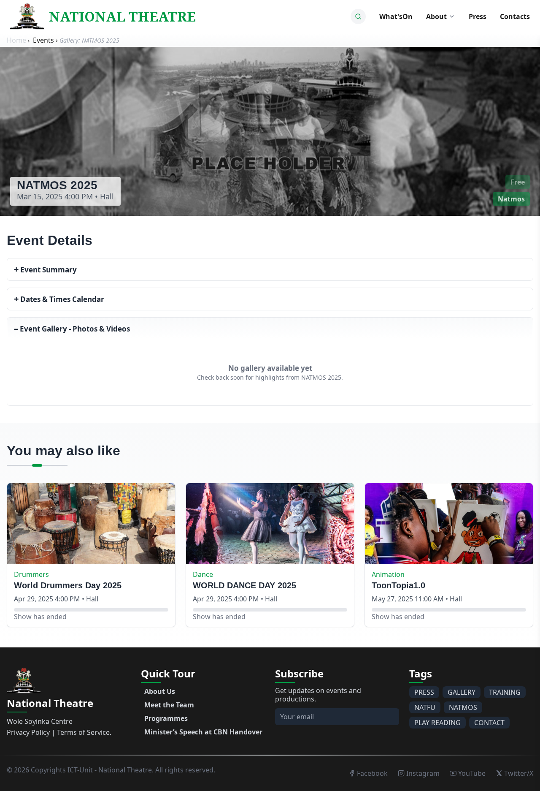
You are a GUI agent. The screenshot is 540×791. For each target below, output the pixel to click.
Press (477, 16)
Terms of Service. (84, 732)
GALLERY (461, 692)
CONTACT (489, 722)
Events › (46, 40)
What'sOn (396, 16)
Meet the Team (169, 704)
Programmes (166, 718)
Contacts (515, 16)
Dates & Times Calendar (59, 298)
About (436, 16)
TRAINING (505, 692)
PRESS (424, 692)
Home (17, 40)
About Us (159, 691)
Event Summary (45, 269)
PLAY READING (437, 722)
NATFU (424, 707)
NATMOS (463, 707)
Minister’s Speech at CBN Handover (203, 732)
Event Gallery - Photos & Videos (72, 328)
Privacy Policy (28, 732)
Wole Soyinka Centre (40, 721)
